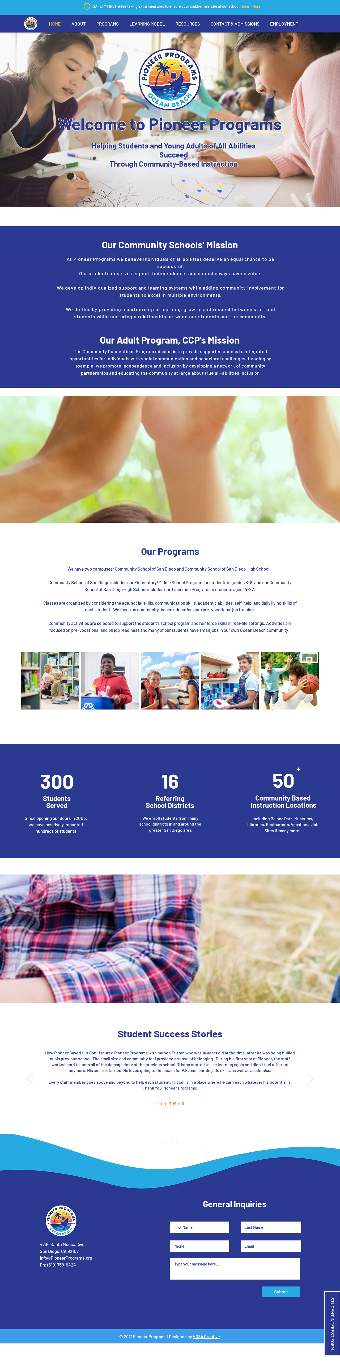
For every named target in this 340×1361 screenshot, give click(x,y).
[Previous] (30, 1079)
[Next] (310, 1079)
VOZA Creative (206, 1336)
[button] (78, 23)
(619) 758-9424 (61, 1264)
